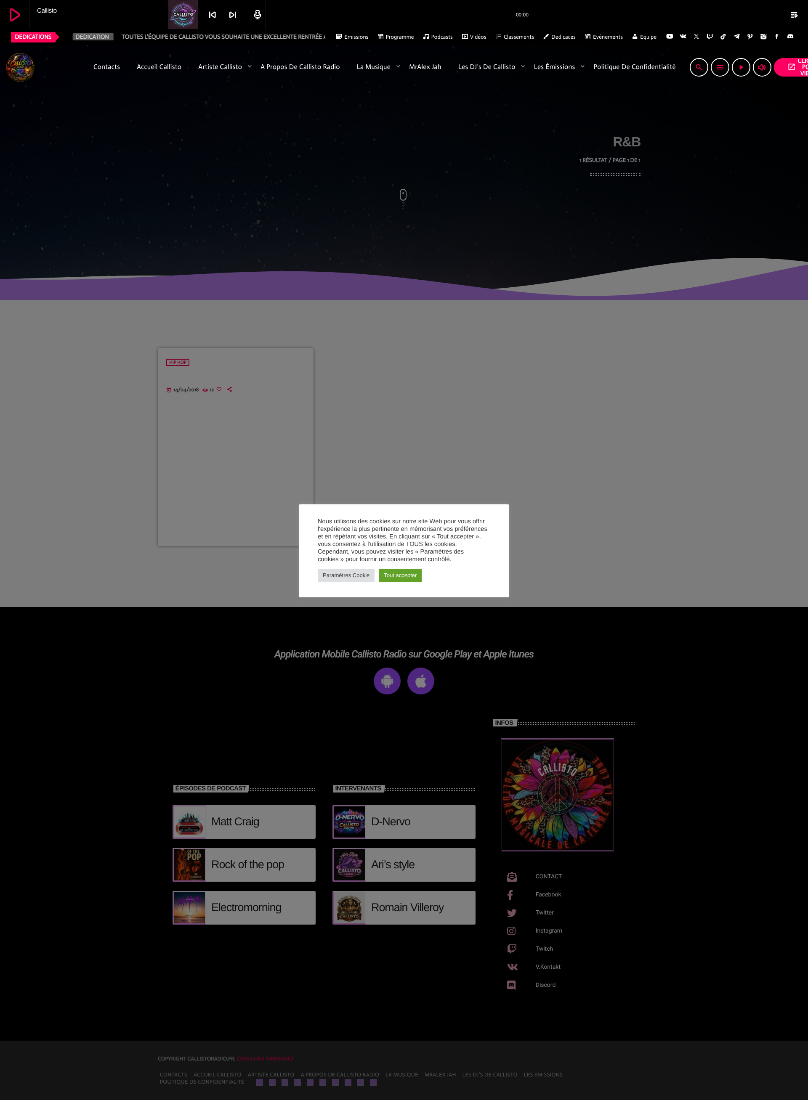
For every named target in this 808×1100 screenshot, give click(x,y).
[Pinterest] (750, 37)
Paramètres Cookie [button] (346, 575)
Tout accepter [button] (400, 575)
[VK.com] (683, 37)
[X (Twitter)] (696, 37)
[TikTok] (723, 37)
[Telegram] (737, 37)
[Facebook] (776, 37)
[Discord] (790, 37)
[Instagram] (763, 37)
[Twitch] (710, 37)
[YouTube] (669, 37)
